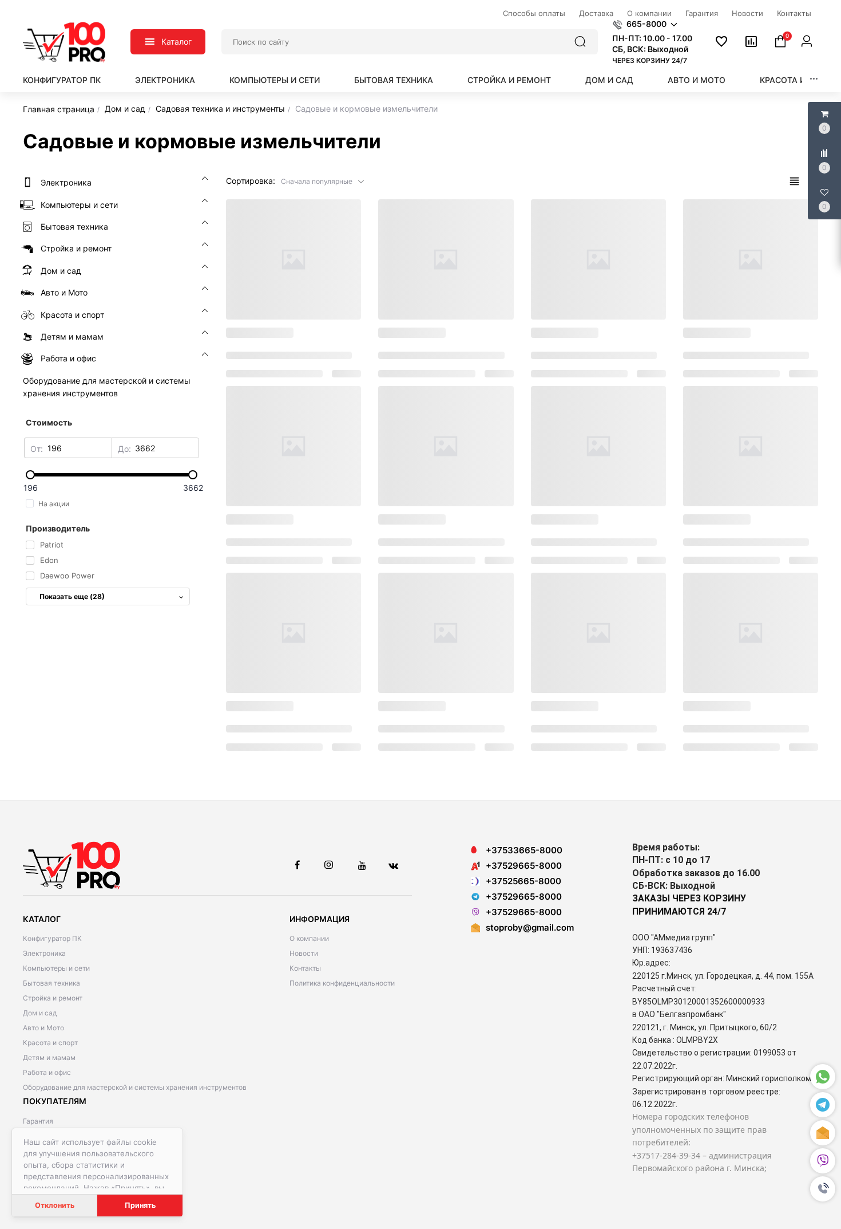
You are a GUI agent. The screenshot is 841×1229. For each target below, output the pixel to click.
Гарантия (38, 1121)
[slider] (111, 475)
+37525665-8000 (523, 881)
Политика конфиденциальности (342, 983)
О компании (309, 938)
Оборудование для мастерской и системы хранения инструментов (135, 1087)
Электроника (165, 80)
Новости (303, 953)
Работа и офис (47, 1072)
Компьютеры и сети (274, 80)
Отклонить (54, 1205)
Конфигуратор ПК (62, 80)
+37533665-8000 (524, 850)
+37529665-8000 (524, 865)
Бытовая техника (393, 80)
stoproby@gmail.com (530, 927)
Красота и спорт (798, 80)
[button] (823, 1189)
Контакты (305, 968)
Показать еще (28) (72, 596)
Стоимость (49, 422)
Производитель (58, 528)
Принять (140, 1205)
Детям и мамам (49, 1057)
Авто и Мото (696, 80)
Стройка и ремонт (509, 80)
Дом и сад (609, 80)
